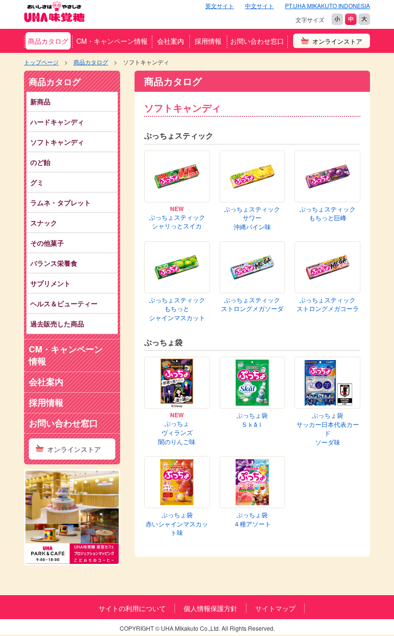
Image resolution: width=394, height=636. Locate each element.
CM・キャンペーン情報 (112, 41)
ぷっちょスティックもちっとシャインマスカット (177, 309)
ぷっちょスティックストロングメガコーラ (327, 304)
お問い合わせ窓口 (257, 41)
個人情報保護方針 (210, 608)
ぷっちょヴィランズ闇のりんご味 (177, 432)
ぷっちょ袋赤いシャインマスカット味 (177, 524)
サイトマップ (275, 608)
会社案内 (170, 41)
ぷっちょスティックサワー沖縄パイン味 (252, 218)
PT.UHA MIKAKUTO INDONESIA (327, 5)
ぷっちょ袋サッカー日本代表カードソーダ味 (327, 429)
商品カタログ (48, 41)
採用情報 (208, 41)
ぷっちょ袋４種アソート (252, 519)
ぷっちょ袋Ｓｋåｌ (252, 420)
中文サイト (259, 5)
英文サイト (219, 5)
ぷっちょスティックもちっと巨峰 (327, 214)
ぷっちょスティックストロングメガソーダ (252, 304)
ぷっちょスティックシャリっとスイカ (177, 222)
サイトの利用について (132, 608)
